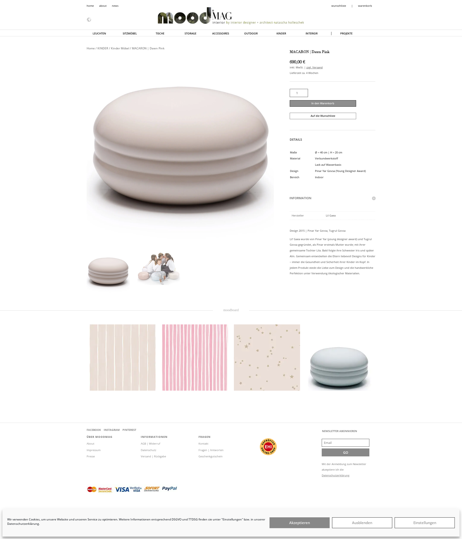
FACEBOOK (94, 430)
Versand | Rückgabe (153, 456)
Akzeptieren (299, 522)
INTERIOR (312, 33)
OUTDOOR (251, 33)
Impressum (94, 450)
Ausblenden (362, 522)
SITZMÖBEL (130, 33)
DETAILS (296, 139)
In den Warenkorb (322, 103)
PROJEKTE (346, 33)
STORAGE (190, 33)
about (103, 5)
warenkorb (365, 5)
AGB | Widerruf (150, 443)
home (90, 5)
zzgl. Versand (314, 67)
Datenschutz (148, 450)
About (90, 443)
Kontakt (203, 443)
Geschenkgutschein (211, 456)
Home (91, 48)
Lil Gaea (331, 215)
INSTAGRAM (112, 430)
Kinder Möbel (120, 48)
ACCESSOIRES (220, 33)
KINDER (281, 33)
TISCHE (160, 33)
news (115, 5)
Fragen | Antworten (211, 450)
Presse (91, 456)
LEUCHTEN (99, 33)
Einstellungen (424, 522)
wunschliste (338, 5)
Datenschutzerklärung (335, 475)
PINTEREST (129, 430)
